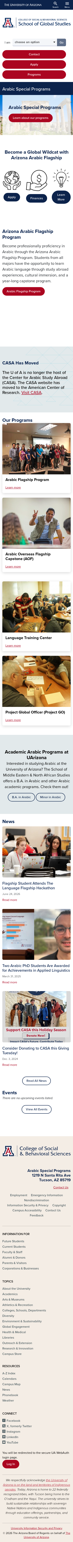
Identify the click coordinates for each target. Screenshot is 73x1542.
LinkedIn (12, 1437)
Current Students (14, 1247)
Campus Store (12, 1354)
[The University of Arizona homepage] (22, 5)
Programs (34, 75)
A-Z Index (8, 1373)
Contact (34, 54)
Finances (36, 198)
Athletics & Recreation (17, 1305)
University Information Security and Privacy (36, 1528)
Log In (11, 1464)
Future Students (13, 1241)
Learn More (61, 197)
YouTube (12, 1442)
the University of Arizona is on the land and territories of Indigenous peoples (36, 1484)
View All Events (36, 1109)
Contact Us (60, 1187)
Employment (18, 1195)
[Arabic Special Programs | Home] (36, 22)
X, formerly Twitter (19, 1426)
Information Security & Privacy (27, 1205)
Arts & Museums (13, 1300)
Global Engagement (16, 1327)
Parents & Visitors (14, 1263)
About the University (16, 1289)
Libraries (8, 1338)
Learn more (13, 488)
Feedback (36, 1215)
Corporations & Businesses (20, 1268)
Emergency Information (47, 1195)
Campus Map (11, 1384)
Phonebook (10, 1395)
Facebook (13, 1421)
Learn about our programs (30, 118)
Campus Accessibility (27, 1210)
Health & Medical (14, 1332)
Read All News (36, 1081)
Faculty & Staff (12, 1252)
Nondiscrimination (36, 1200)
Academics (10, 1294)
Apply (34, 64)
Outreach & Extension (17, 1343)
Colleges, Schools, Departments (24, 1310)
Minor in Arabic (50, 797)
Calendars (9, 1379)
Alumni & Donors (13, 1258)
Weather (8, 1401)
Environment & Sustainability (22, 1321)
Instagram (13, 1432)
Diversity (8, 1316)
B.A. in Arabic (21, 797)
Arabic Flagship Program (23, 291)
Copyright (59, 1205)
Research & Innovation (17, 1348)
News (6, 1390)
